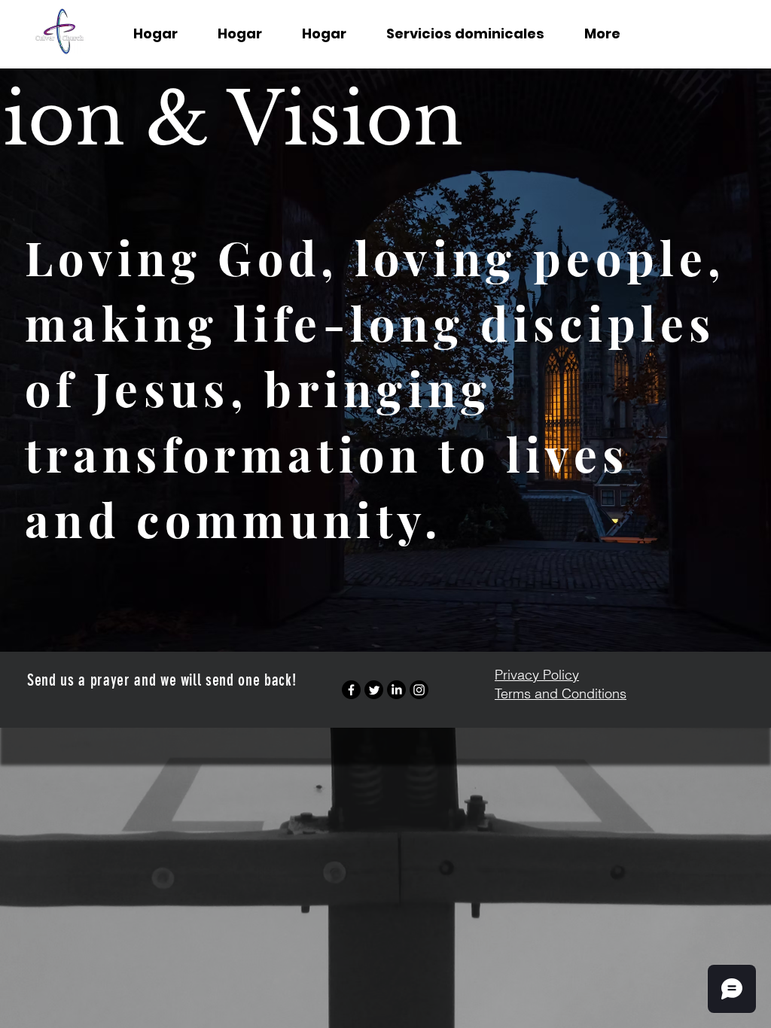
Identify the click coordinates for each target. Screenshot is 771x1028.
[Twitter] (373, 689)
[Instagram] (419, 689)
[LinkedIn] (396, 689)
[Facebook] (351, 689)
